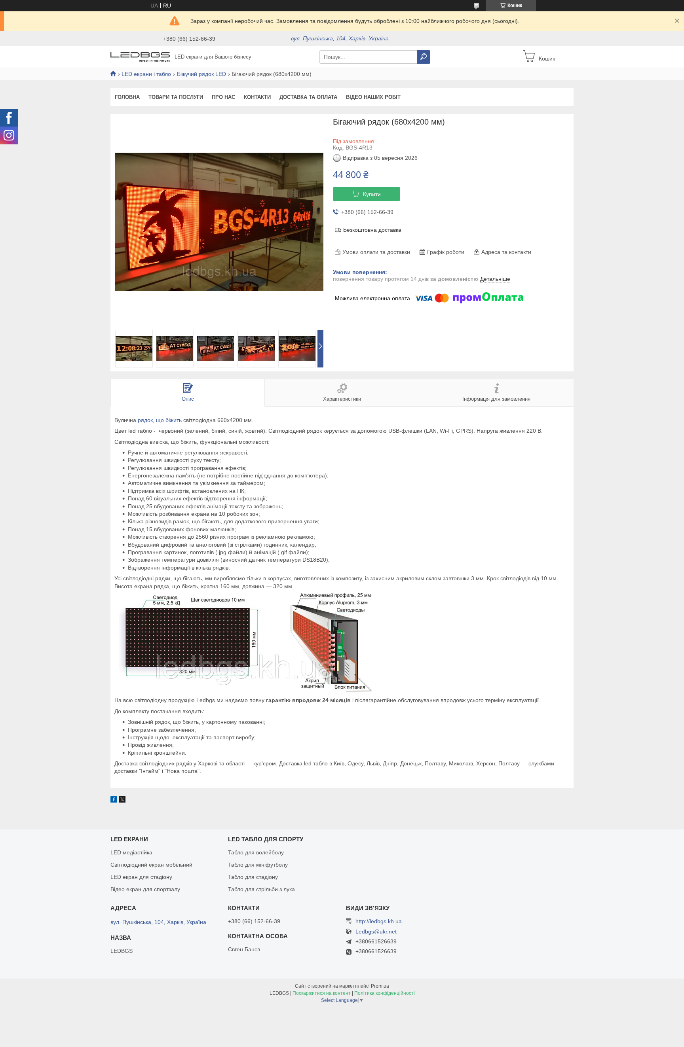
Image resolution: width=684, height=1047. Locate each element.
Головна (127, 97)
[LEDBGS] (140, 56)
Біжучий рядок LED (201, 74)
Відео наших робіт (373, 97)
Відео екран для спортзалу (145, 889)
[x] (122, 800)
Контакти (257, 97)
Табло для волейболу (256, 852)
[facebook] (113, 800)
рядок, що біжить (160, 420)
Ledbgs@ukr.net (376, 932)
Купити (372, 194)
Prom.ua (380, 986)
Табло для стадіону (253, 877)
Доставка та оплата (308, 97)
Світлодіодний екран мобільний (151, 864)
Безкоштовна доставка (372, 230)
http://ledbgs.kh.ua (378, 921)
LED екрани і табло (146, 74)
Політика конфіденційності (384, 993)
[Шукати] (423, 57)
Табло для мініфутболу (258, 864)
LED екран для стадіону (141, 877)
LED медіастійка (131, 852)
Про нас (223, 97)
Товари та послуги (175, 97)
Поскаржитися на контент (322, 993)
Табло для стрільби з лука (261, 889)
